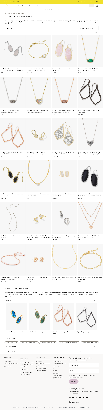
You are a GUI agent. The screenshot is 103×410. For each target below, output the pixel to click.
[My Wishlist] (78, 2)
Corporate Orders (40, 372)
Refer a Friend (7, 366)
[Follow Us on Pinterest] (80, 397)
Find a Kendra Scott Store (26, 372)
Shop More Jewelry (57, 375)
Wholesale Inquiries (41, 370)
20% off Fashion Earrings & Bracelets (50, 9)
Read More (8, 23)
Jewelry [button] (15, 5)
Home (6, 13)
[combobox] (91, 5)
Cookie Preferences (49, 407)
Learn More (75, 392)
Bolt (53, 368)
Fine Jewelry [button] (32, 5)
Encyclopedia (56, 373)
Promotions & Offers (57, 361)
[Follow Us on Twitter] (77, 397)
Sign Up (73, 381)
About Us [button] (50, 5)
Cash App (55, 370)
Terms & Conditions (41, 366)
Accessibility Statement (28, 407)
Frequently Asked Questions (59, 363)
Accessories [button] (40, 5)
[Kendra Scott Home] (7, 2)
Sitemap (39, 407)
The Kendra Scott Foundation (11, 363)
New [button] (19, 5)
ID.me (54, 372)
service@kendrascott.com (26, 371)
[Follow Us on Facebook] (73, 397)
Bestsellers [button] (25, 5)
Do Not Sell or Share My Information (66, 407)
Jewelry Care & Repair (58, 365)
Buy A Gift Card (24, 376)
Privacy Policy (79, 377)
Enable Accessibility (94, 1)
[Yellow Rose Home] (16, 2)
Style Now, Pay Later (57, 366)
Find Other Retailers (25, 374)
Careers (6, 365)
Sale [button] (46, 5)
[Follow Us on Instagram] (70, 397)
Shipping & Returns (40, 365)
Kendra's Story (7, 361)
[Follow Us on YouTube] (87, 397)
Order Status (39, 361)
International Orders (41, 368)
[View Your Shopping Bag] (97, 5)
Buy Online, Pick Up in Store (43, 363)
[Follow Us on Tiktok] (83, 397)
